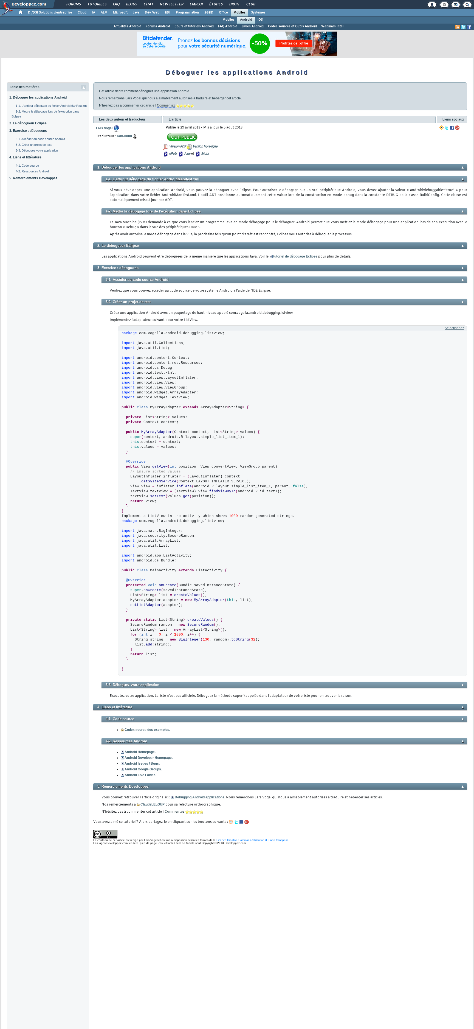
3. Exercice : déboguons (28, 131)
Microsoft (120, 13)
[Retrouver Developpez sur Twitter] (463, 27)
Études (215, 4)
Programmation (187, 13)
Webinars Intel (332, 26)
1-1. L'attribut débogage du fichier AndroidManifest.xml (51, 105)
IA (93, 13)
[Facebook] (452, 127)
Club (250, 4)
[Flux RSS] (457, 27)
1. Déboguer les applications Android (38, 97)
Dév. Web (152, 13)
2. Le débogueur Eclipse (28, 123)
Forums (73, 4)
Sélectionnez (454, 328)
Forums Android (158, 26)
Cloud (82, 13)
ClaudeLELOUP (152, 804)
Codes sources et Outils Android (292, 26)
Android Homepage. (140, 752)
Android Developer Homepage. (149, 758)
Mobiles (239, 13)
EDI (167, 13)
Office (223, 13)
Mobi (204, 154)
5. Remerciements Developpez (33, 178)
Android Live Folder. (140, 775)
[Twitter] (447, 127)
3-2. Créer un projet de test (34, 144)
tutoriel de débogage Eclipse (295, 256)
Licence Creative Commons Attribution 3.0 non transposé (252, 839)
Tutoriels (97, 4)
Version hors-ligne (205, 146)
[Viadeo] (441, 127)
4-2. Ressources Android (32, 171)
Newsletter (171, 4)
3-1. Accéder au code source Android (40, 139)
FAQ (116, 4)
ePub (172, 154)
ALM (104, 13)
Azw (187, 154)
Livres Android (253, 26)
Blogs (131, 4)
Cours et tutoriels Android (194, 26)
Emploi (196, 4)
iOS (260, 20)
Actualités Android (127, 26)
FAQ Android (227, 26)
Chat (148, 4)
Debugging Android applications (199, 797)
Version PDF (177, 146)
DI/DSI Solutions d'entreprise (50, 13)
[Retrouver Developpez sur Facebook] (469, 27)
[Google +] (457, 127)
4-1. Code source (27, 165)
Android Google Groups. (143, 769)
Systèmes (258, 13)
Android (246, 20)
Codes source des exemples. (147, 730)
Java (136, 13)
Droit (234, 4)
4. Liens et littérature (25, 157)
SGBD (208, 13)
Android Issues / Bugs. (142, 763)
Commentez (166, 105)
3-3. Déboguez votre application (37, 150)
